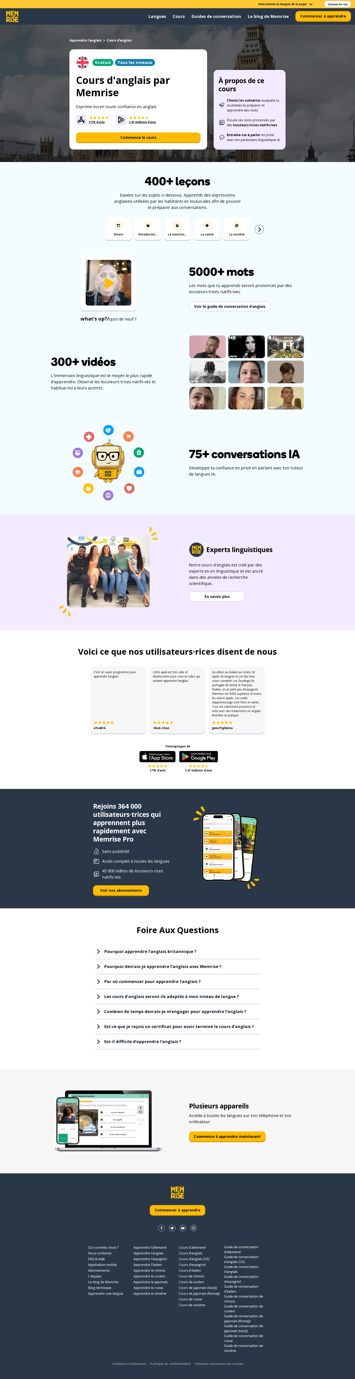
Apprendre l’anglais (85, 40)
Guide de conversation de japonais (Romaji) (243, 1318)
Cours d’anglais (190, 1253)
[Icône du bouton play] (108, 283)
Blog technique (99, 1287)
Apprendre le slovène (150, 1293)
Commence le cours (138, 137)
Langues (157, 16)
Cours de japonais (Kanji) (198, 1287)
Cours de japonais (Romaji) (199, 1293)
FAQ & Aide (96, 1259)
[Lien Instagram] (193, 1228)
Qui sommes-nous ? (103, 1247)
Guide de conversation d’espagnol (241, 1279)
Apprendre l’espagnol (150, 1259)
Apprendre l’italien (148, 1264)
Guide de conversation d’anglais (241, 1269)
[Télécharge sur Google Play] (198, 756)
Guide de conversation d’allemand (241, 1249)
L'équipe (94, 1276)
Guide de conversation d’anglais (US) (241, 1259)
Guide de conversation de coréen (243, 1308)
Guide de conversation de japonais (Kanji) (243, 1328)
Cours (179, 16)
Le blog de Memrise (268, 16)
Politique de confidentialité (170, 1364)
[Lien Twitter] (172, 1228)
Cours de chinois (191, 1276)
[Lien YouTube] (183, 1228)
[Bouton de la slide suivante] (259, 229)
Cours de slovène (192, 1305)
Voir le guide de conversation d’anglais (229, 306)
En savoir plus (217, 596)
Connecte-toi (337, 4)
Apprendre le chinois (149, 1270)
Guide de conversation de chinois (243, 1299)
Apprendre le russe (148, 1287)
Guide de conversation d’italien (241, 1289)
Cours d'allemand (192, 1247)
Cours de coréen (191, 1282)
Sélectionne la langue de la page (282, 4)
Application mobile (102, 1264)
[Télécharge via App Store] (157, 756)
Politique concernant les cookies (219, 1364)
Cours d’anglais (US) (194, 1259)
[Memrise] (12, 16)
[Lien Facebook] (161, 1228)
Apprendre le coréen (149, 1276)
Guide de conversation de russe (243, 1338)
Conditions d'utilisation (129, 1364)
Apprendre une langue (105, 1293)
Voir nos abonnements (121, 890)
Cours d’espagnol (192, 1264)
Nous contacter (100, 1253)
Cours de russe (190, 1299)
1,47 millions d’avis (198, 770)
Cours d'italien (190, 1270)
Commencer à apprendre (323, 16)
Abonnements (99, 1270)
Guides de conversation (216, 16)
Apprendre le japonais (151, 1282)
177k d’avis (158, 770)
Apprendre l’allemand (150, 1247)
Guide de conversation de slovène (243, 1348)
